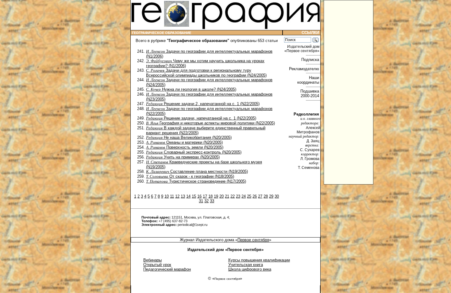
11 (172, 196)
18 (210, 196)
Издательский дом (302, 48)
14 (188, 196)
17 (205, 196)
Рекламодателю (304, 69)
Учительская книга (245, 264)
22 (232, 196)
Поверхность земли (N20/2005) (184, 147)
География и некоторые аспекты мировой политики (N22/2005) (210, 123)
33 (212, 201)
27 (260, 196)
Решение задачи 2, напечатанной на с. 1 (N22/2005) (203, 103)
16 (199, 196)
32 (206, 201)
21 (227, 196)
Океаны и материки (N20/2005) (184, 142)
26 (254, 196)
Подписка (310, 59)
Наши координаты (308, 80)
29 (271, 196)
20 (221, 196)
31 (201, 201)
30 (277, 196)
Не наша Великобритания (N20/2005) (189, 137)
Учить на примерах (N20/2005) (183, 157)
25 (249, 196)
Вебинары (152, 260)
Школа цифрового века (249, 269)
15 (194, 196)
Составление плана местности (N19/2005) (197, 171)
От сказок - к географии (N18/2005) (190, 176)
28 (266, 196)
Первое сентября (253, 240)
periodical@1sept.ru (192, 224)
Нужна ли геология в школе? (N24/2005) (191, 89)
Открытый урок (157, 264)
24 (243, 196)
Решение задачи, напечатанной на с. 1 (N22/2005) (201, 118)
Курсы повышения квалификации (259, 260)
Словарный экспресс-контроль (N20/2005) (193, 152)
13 (183, 196)
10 (166, 196)
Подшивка (310, 93)
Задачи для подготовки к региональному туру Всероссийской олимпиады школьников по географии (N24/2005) (206, 73)
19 (216, 196)
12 (177, 196)
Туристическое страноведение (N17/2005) (196, 181)
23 (238, 196)
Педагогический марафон (167, 269)
